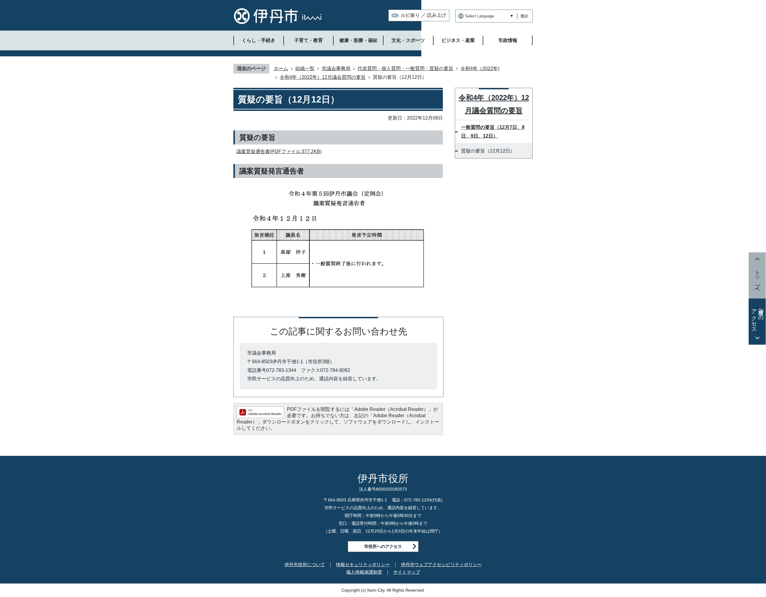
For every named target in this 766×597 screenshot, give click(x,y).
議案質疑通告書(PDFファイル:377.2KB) (279, 151)
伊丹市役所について (305, 564)
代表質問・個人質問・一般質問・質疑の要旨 (405, 68)
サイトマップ (406, 572)
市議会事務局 (336, 68)
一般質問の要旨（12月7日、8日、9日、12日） (493, 131)
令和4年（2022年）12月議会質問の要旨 (323, 77)
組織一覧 (304, 68)
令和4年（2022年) (479, 68)
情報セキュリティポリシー (363, 564)
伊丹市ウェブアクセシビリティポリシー (441, 564)
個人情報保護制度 (364, 572)
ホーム (281, 68)
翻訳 (524, 16)
